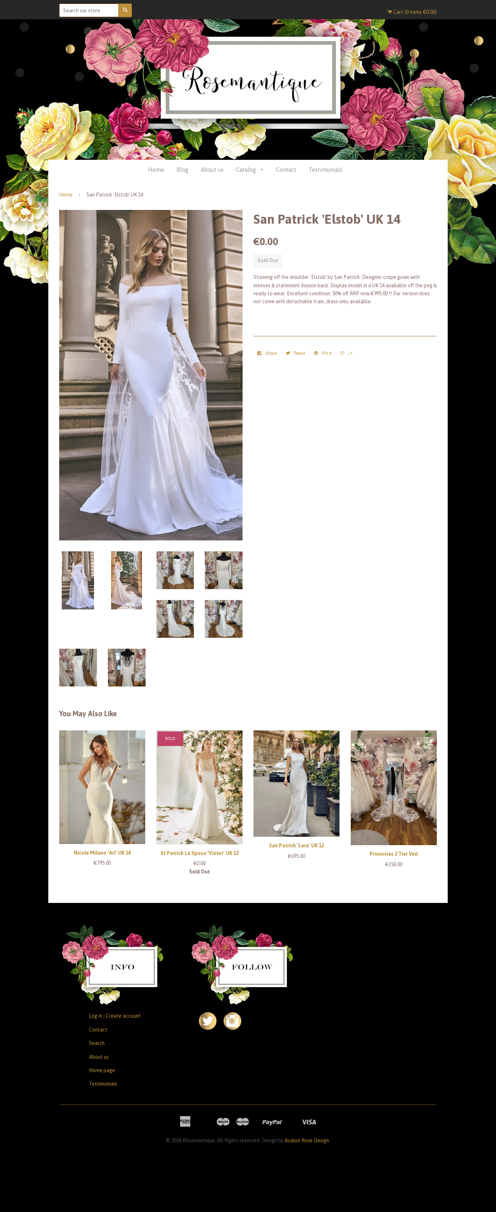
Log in (95, 1016)
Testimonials (325, 169)
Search (97, 1043)
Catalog (246, 169)
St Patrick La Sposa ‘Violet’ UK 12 (199, 853)
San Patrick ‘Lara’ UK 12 (296, 845)
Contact (286, 169)
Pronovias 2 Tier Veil (394, 854)
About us (212, 169)
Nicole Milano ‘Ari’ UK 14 (102, 853)
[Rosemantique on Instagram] (232, 1028)
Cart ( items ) (414, 12)
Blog (182, 169)
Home (156, 169)
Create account (123, 1016)
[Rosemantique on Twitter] (208, 1028)
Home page (102, 1070)
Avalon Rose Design (307, 1140)
